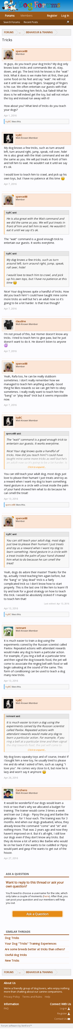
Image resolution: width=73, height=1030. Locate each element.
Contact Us (61, 1018)
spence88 (21, 51)
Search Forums (12, 22)
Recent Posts (31, 22)
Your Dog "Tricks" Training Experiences (30, 943)
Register (52, 15)
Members (26, 15)
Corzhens (21, 790)
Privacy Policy (12, 996)
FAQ (6, 1008)
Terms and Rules (32, 996)
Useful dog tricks (16, 955)
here (46, 896)
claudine (21, 321)
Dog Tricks (12, 938)
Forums (10, 15)
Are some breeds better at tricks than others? (35, 949)
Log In (65, 15)
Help (47, 996)
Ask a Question (37, 914)
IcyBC (8, 121)
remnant (21, 627)
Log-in (64, 1008)
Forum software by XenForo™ (16, 1025)
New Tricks (12, 960)
